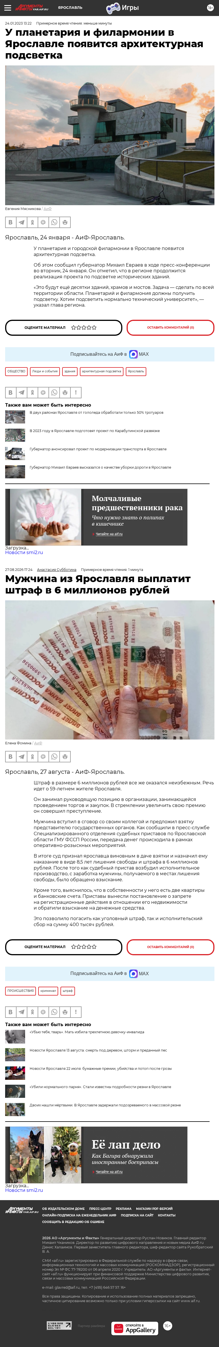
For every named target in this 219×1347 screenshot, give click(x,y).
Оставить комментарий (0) (170, 327)
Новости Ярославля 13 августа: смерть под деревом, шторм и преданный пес (98, 1050)
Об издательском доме (63, 1209)
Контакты (166, 1215)
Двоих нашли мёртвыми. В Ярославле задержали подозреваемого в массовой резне (105, 1105)
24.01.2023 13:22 (18, 23)
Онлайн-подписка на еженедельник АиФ (79, 1215)
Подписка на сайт (137, 1215)
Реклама (123, 1209)
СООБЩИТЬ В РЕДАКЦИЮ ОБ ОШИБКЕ (73, 1222)
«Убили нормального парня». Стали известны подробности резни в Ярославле (100, 1087)
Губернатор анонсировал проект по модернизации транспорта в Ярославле (98, 449)
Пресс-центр (100, 1209)
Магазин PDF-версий (154, 1209)
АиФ (48, 209)
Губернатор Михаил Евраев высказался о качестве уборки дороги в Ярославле (100, 467)
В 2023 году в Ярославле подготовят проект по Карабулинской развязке (95, 431)
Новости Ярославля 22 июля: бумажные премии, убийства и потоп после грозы (101, 1068)
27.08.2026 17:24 (19, 569)
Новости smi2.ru (24, 552)
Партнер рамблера (91, 1326)
